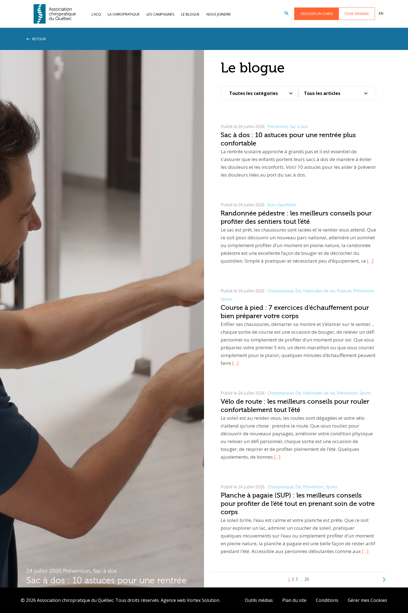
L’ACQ (96, 14)
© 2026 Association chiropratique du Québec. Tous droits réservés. (90, 600)
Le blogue (190, 14)
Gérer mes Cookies (367, 600)
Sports (227, 299)
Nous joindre (218, 14)
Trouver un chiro (316, 13)
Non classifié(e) (281, 205)
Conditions (327, 600)
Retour (38, 38)
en (381, 13)
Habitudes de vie (319, 291)
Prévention (76, 571)
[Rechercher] (286, 13)
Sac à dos (105, 571)
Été (298, 291)
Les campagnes (161, 14)
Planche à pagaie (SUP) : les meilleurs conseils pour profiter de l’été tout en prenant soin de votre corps (298, 504)
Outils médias (259, 600)
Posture (344, 291)
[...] (370, 261)
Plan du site (294, 600)
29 (306, 579)
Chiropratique (280, 291)
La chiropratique (124, 14)
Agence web (173, 600)
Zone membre (356, 13)
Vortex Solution (203, 600)
